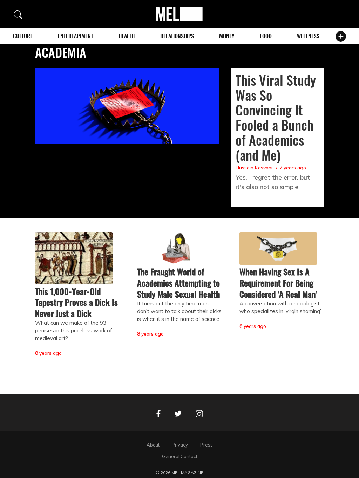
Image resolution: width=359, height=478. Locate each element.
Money (227, 36)
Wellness (308, 36)
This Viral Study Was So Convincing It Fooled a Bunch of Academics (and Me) (276, 117)
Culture (23, 36)
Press (206, 445)
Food (266, 36)
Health (126, 36)
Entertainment (75, 36)
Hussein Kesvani (254, 167)
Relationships (177, 36)
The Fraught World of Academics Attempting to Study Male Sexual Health (178, 282)
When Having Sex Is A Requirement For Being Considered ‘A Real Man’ (278, 282)
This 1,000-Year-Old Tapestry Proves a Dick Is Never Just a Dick (76, 302)
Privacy (180, 445)
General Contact (179, 456)
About (153, 445)
